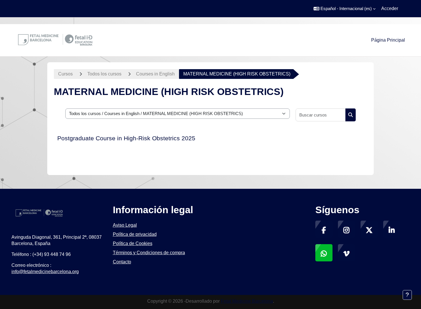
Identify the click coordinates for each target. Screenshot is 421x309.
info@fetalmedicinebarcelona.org (45, 271)
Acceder (389, 8)
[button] (344, 8)
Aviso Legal (125, 225)
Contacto (122, 261)
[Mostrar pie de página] (407, 295)
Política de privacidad (135, 234)
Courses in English (155, 73)
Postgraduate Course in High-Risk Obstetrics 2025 (126, 138)
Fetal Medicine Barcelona (247, 301)
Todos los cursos (104, 73)
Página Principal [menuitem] (388, 40)
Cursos (65, 73)
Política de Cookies (132, 243)
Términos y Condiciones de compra (149, 252)
